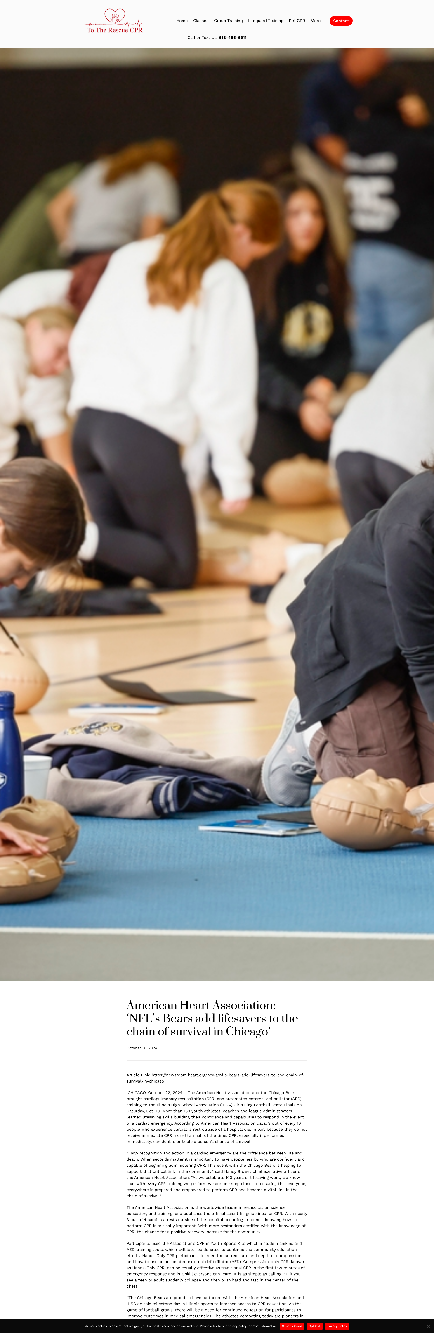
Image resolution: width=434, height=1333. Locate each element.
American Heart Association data (233, 1123)
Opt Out (315, 1326)
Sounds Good (292, 1326)
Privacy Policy (337, 1326)
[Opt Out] (428, 1326)
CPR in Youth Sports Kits (221, 1243)
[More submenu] (323, 21)
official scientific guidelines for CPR (247, 1213)
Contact (341, 20)
